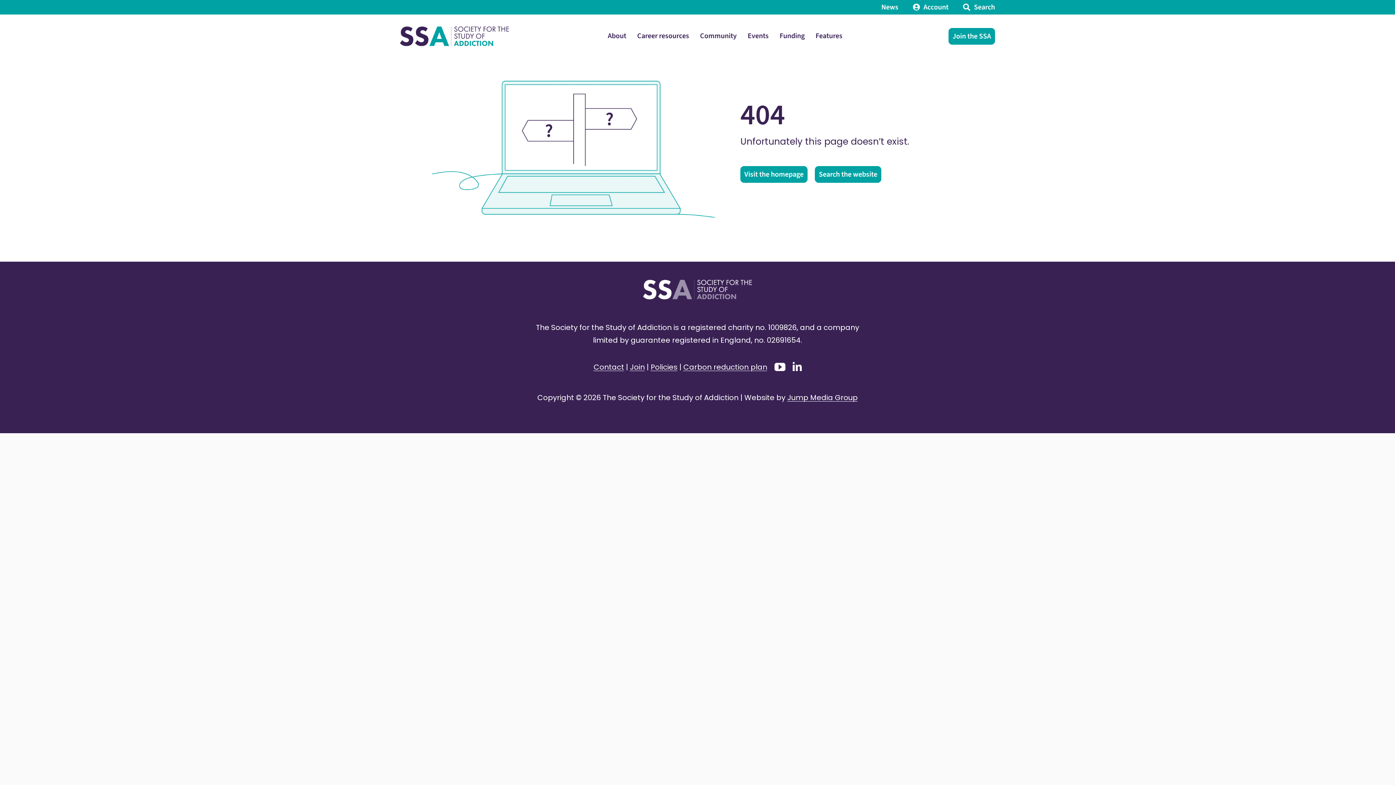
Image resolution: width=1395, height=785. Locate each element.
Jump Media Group (822, 397)
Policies (664, 367)
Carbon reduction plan (725, 367)
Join (637, 367)
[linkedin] (797, 366)
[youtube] (780, 367)
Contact (609, 367)
